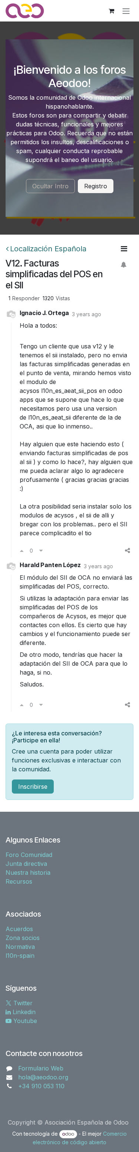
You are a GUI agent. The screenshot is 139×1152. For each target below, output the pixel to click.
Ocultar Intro (50, 186)
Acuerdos (19, 929)
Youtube (24, 1020)
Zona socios (23, 937)
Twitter (22, 1003)
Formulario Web (40, 1068)
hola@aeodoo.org (43, 1077)
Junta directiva (26, 863)
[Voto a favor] (22, 550)
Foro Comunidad (29, 854)
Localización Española (48, 248)
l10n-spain (20, 955)
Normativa (20, 946)
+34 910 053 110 (41, 1086)
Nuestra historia (28, 872)
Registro (95, 186)
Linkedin (23, 1012)
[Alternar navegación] (126, 11)
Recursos (19, 881)
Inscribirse (32, 786)
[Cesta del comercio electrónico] (111, 10)
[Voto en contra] (41, 550)
